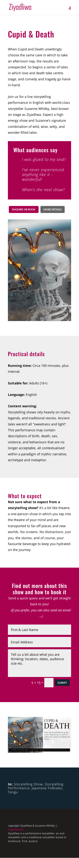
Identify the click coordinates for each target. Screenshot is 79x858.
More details (53, 209)
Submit (62, 682)
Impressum (16, 829)
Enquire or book (23, 209)
